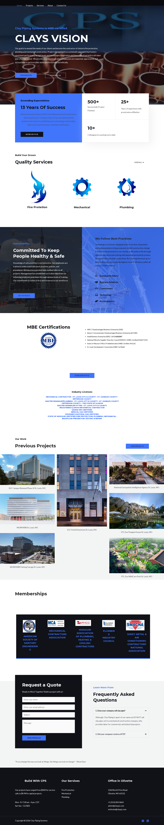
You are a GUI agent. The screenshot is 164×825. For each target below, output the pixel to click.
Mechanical (66, 793)
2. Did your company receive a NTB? (110, 734)
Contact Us (61, 5)
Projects (29, 5)
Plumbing (65, 797)
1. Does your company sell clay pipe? (110, 710)
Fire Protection (68, 790)
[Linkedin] (147, 821)
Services (40, 5)
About (50, 5)
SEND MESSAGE (34, 738)
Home (19, 5)
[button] (121, 710)
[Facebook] (143, 821)
